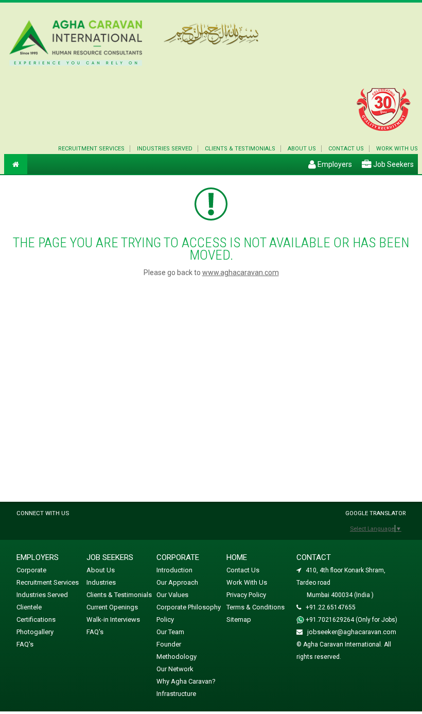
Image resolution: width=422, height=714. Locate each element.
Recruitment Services (91, 148)
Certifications (36, 619)
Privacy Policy (246, 595)
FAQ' (24, 644)
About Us (302, 148)
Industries (101, 582)
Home (236, 557)
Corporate (31, 570)
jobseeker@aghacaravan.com (351, 632)
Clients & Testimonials (240, 148)
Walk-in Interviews (113, 619)
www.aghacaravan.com (240, 272)
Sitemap (238, 619)
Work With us (397, 148)
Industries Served (164, 148)
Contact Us (346, 148)
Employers (334, 164)
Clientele (29, 607)
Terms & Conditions (255, 607)
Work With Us (246, 582)
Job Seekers (393, 164)
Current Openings (112, 607)
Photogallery (35, 632)
